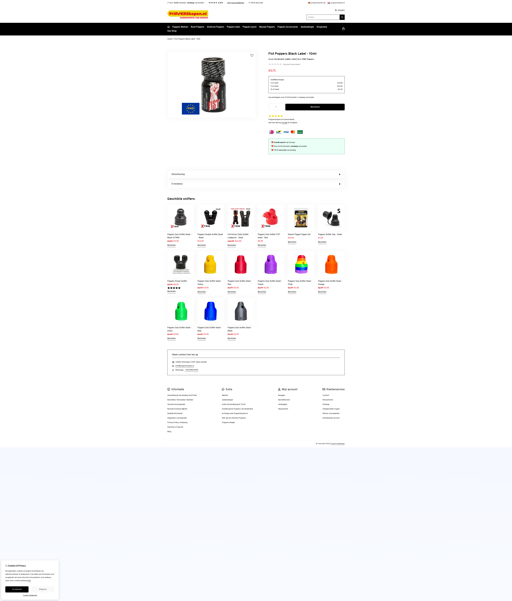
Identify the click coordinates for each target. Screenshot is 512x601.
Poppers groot (250, 27)
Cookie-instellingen (338, 444)
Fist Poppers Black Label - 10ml (187, 39)
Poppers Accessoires (288, 27)
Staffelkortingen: (277, 80)
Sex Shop (172, 31)
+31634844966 (191, 370)
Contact (326, 395)
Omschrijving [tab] (178, 174)
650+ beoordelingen (235, 3)
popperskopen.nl (338, 3)
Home (169, 39)
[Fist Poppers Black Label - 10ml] (211, 117)
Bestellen (171, 245)
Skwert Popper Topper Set (299, 234)
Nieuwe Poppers (267, 27)
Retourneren (328, 400)
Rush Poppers (197, 27)
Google (284, 123)
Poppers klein (233, 27)
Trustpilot (293, 123)
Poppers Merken (180, 27)
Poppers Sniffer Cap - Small (330, 234)
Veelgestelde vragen (331, 409)
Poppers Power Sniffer (177, 281)
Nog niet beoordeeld (291, 64)
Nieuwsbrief (283, 409)
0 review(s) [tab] (177, 184)
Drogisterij (322, 27)
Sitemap (326, 404)
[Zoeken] (342, 17)
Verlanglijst (282, 404)
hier (29, 581)
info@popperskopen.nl (184, 366)
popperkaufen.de (318, 3)
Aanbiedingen (307, 27)
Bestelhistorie (284, 400)
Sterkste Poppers (215, 27)
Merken (225, 395)
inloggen (341, 10)
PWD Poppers (308, 59)
